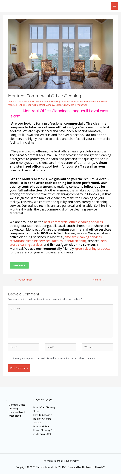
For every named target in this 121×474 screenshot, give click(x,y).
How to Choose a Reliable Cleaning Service (42, 418)
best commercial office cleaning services (73, 222)
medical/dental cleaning (69, 241)
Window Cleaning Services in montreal (66, 104)
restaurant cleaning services (30, 241)
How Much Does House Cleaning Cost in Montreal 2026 (44, 430)
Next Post (100, 279)
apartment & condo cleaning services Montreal (54, 101)
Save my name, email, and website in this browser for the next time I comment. (54, 358)
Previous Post (23, 279)
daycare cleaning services (83, 237)
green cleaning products (92, 248)
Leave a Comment (18, 101)
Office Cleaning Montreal (32, 104)
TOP (64, 467)
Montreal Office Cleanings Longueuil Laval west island (17, 408)
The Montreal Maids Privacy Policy (60, 460)
